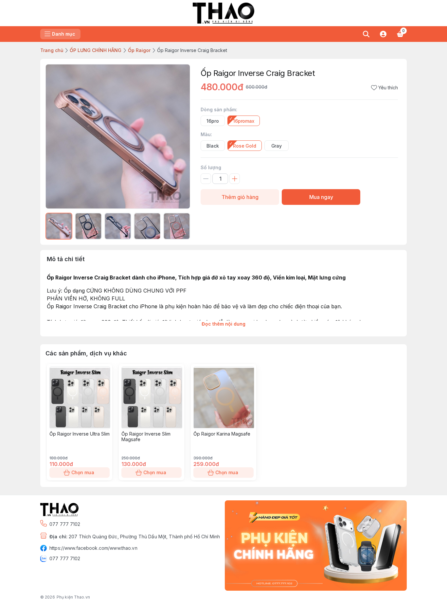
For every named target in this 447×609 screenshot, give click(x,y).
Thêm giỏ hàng (240, 197)
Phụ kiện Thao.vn (73, 597)
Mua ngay (321, 197)
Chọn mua (82, 472)
